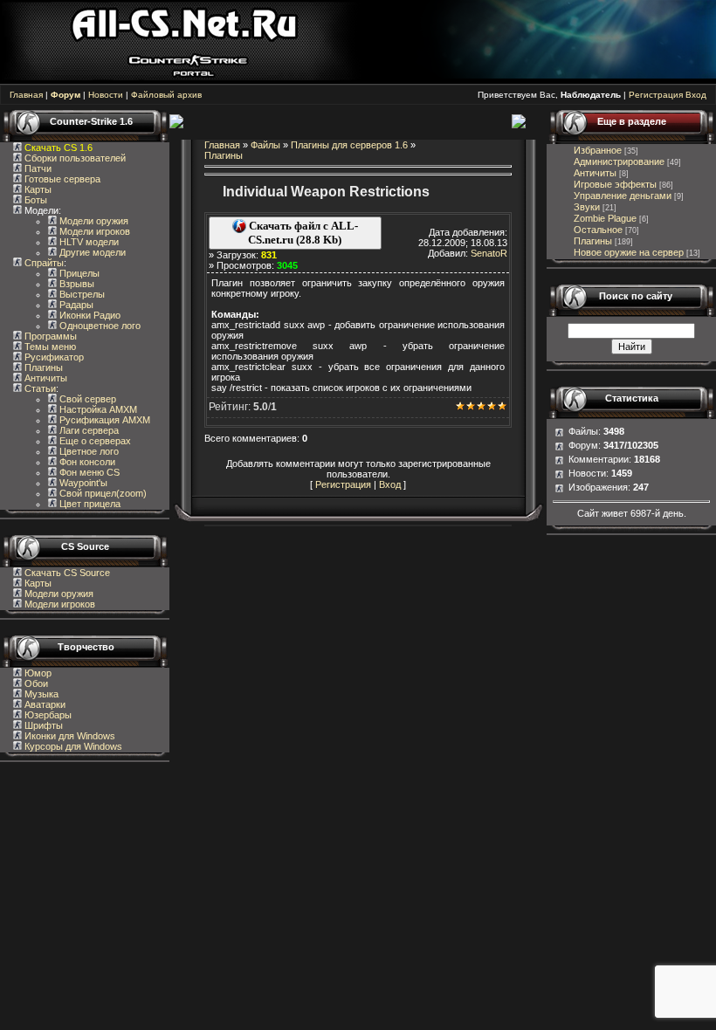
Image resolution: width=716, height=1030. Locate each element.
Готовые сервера (61, 179)
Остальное (598, 229)
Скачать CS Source (67, 572)
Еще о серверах (94, 441)
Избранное (598, 150)
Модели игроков (93, 231)
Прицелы (78, 273)
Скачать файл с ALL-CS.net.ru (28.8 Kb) (302, 232)
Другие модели (91, 252)
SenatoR (489, 253)
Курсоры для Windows (72, 746)
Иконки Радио (88, 315)
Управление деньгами (622, 195)
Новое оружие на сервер (629, 252)
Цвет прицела (88, 503)
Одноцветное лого (99, 325)
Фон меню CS (88, 472)
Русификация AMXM (103, 420)
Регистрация (656, 95)
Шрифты (42, 725)
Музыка (40, 694)
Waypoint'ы (82, 482)
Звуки (587, 207)
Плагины (42, 367)
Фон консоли (86, 462)
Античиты (44, 378)
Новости (105, 95)
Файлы (265, 145)
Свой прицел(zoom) (102, 493)
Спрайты (43, 263)
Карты (37, 189)
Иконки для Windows (68, 736)
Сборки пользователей (75, 158)
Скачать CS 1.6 (58, 147)
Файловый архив (166, 95)
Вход (695, 95)
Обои (35, 683)
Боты (34, 200)
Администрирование (619, 161)
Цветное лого (88, 451)
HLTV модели (88, 242)
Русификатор (53, 357)
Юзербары (47, 715)
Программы (49, 336)
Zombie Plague (605, 218)
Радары (75, 304)
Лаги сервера (88, 430)
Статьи (39, 388)
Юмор (37, 673)
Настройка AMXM (97, 409)
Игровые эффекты (615, 184)
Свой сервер (86, 399)
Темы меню (49, 346)
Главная (26, 95)
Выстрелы (81, 294)
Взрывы (75, 283)
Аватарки (43, 704)
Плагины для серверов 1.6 (349, 145)
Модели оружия (92, 221)
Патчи (37, 168)
